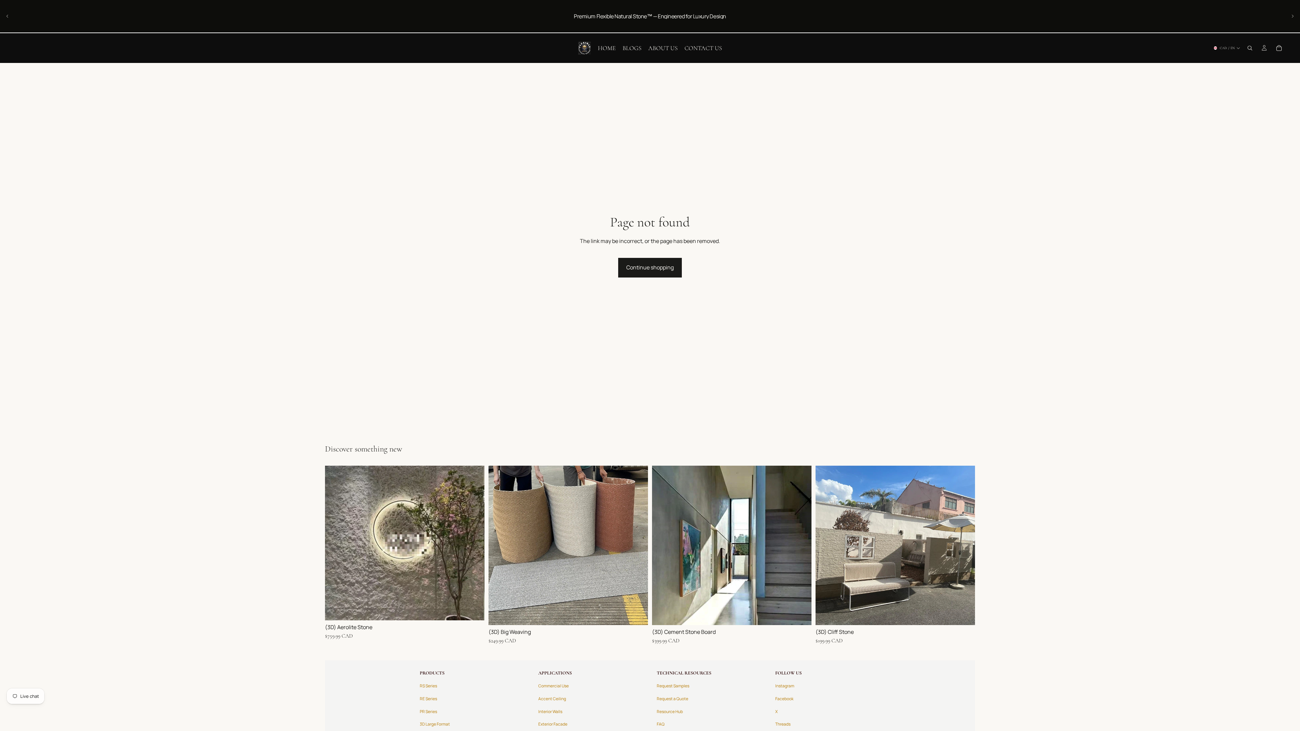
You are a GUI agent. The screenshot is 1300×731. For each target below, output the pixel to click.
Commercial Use (553, 686)
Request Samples (673, 686)
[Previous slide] (7, 16)
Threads (782, 724)
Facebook (784, 699)
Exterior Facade (552, 724)
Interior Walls (550, 711)
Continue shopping (650, 267)
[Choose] (474, 610)
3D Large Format (435, 724)
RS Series (428, 686)
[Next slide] (1292, 16)
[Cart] (1279, 48)
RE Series (428, 699)
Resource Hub (670, 711)
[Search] (1249, 48)
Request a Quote (672, 699)
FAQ (661, 724)
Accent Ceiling (552, 699)
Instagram (784, 686)
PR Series (428, 711)
